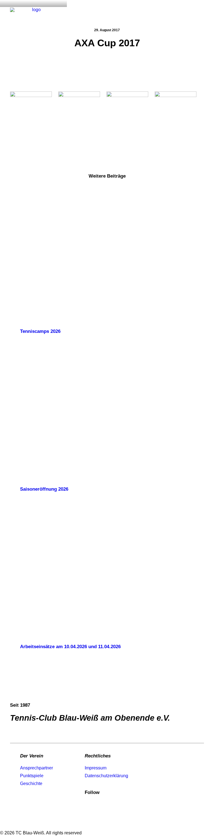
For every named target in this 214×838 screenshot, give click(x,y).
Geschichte (31, 783)
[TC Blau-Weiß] (34, 13)
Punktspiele (31, 775)
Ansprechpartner (36, 768)
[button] (201, 13)
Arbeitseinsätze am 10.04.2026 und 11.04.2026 (70, 646)
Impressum (95, 768)
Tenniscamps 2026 (40, 331)
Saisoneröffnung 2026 (44, 489)
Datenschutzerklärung (106, 775)
